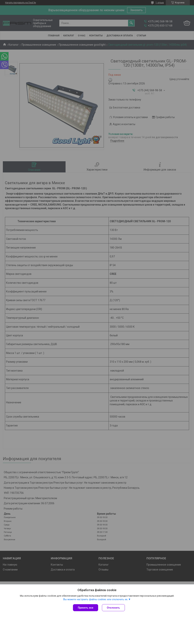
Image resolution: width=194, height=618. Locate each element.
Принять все (85, 607)
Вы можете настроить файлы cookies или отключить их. (95, 599)
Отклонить (113, 607)
